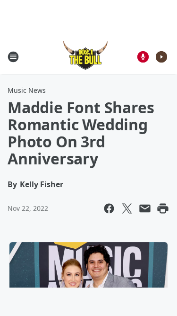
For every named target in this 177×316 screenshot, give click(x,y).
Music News (27, 90)
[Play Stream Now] (161, 57)
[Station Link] (85, 56)
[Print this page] (162, 208)
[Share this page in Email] (145, 208)
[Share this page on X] (127, 208)
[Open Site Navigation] (13, 57)
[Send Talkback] (143, 57)
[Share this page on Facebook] (109, 208)
